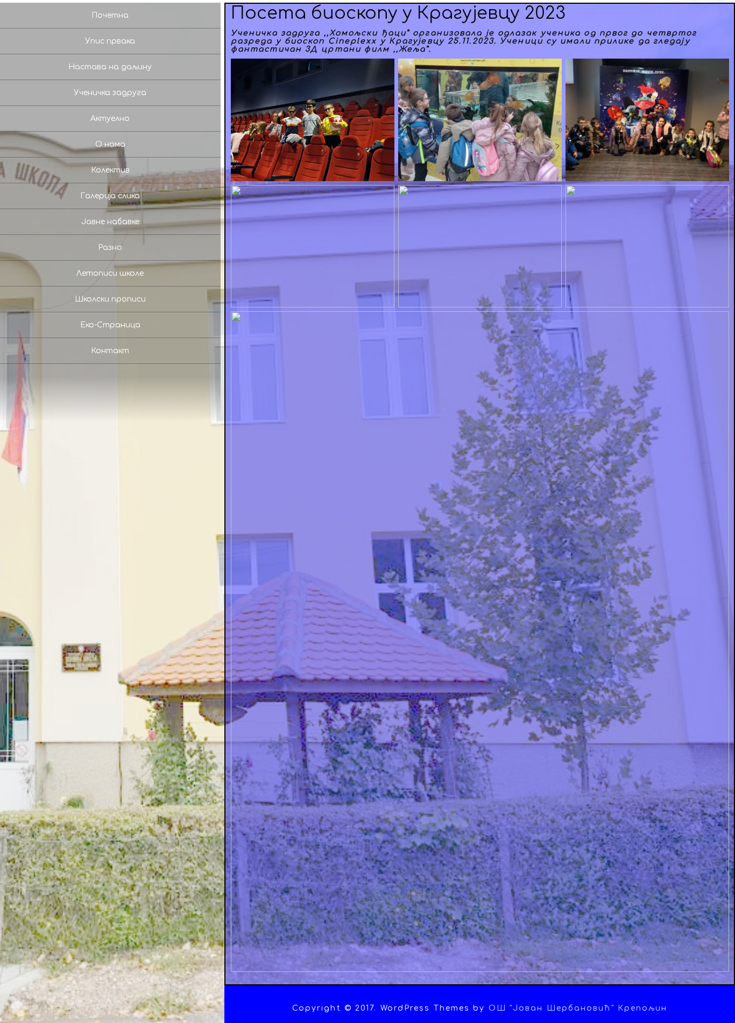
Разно (110, 248)
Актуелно (110, 119)
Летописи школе (110, 273)
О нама (110, 144)
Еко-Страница (110, 325)
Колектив (110, 170)
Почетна (110, 15)
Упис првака (110, 41)
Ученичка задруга (110, 93)
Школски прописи (110, 299)
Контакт (110, 351)
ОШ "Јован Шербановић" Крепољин (578, 1008)
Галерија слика (110, 196)
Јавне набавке (110, 222)
